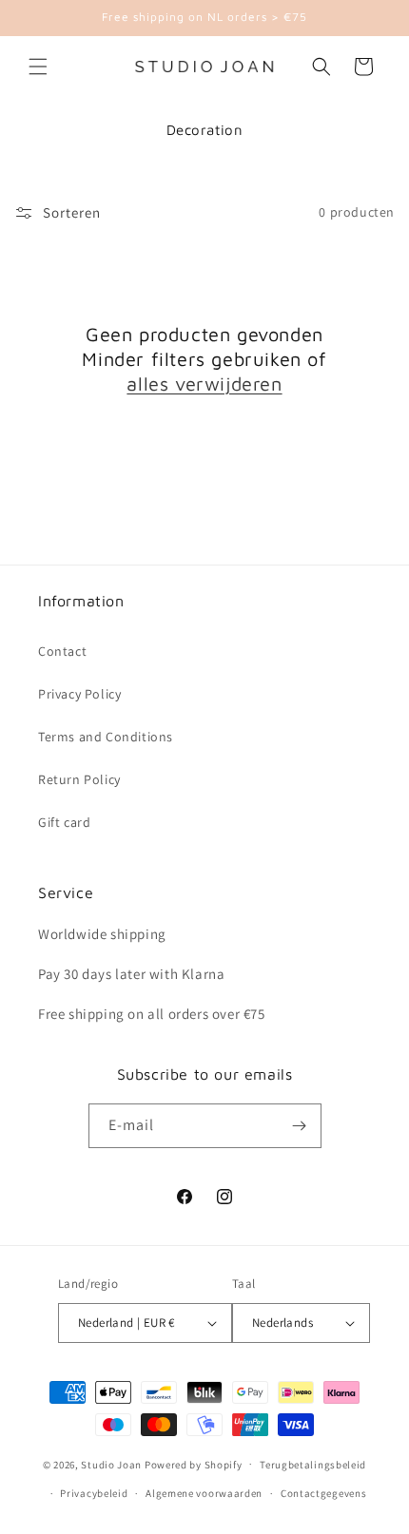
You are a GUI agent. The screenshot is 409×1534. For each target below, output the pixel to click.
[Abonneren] (300, 1125)
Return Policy (79, 779)
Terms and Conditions (105, 736)
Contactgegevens (324, 1493)
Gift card (64, 822)
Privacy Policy (79, 693)
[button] (38, 66)
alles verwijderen (204, 383)
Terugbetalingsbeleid (313, 1464)
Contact (62, 651)
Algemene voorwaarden (204, 1493)
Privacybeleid (93, 1493)
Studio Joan (111, 1463)
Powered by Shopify (194, 1463)
